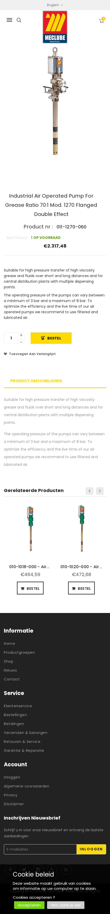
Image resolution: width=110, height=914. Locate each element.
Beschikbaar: (17, 237)
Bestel (54, 338)
